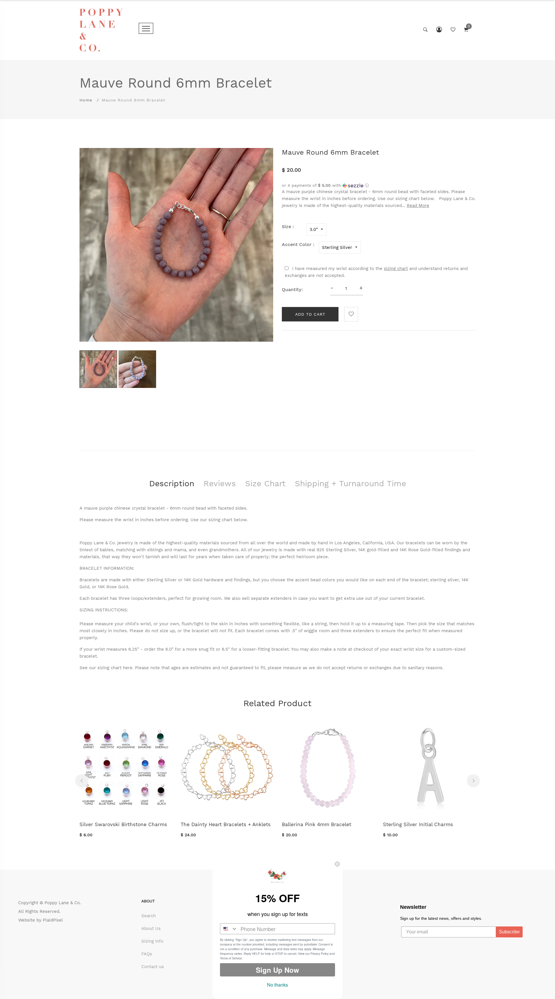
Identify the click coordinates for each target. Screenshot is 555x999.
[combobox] (229, 929)
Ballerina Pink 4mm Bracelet (316, 824)
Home (85, 100)
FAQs (146, 954)
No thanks (277, 984)
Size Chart (265, 483)
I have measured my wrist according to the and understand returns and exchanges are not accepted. (376, 272)
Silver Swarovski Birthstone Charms (123, 824)
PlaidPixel (53, 920)
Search (148, 915)
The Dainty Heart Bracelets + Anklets (226, 824)
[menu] (146, 28)
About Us (151, 928)
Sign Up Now (277, 970)
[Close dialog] (337, 864)
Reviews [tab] (220, 483)
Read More (418, 205)
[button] (379, 185)
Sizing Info (152, 941)
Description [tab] (171, 483)
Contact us (152, 966)
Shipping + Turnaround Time (350, 483)
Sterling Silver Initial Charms (418, 824)
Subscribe (509, 931)
